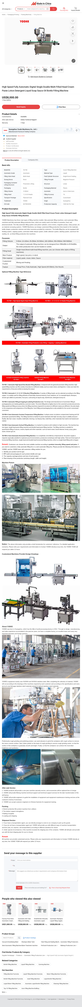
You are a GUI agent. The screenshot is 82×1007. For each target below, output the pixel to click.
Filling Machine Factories (11, 974)
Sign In (5, 151)
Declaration (62, 999)
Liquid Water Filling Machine (12, 983)
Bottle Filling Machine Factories (13, 979)
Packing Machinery (26, 14)
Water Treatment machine (30, 945)
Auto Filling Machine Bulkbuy (30, 988)
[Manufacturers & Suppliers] (41, 3)
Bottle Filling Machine (10, 964)
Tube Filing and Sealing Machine (50, 942)
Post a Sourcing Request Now (59, 888)
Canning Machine (43, 964)
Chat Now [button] (62, 107)
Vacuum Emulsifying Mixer (10, 942)
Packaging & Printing (13, 14)
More (4, 992)
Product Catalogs (30, 938)
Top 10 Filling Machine (10, 988)
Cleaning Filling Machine (60, 983)
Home (3, 14)
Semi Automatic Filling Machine (11, 945)
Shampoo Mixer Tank (28, 942)
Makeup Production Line (68, 945)
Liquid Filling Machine (27, 964)
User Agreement (52, 999)
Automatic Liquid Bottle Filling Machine (37, 983)
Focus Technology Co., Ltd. (28, 999)
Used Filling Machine (33, 979)
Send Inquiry (21, 107)
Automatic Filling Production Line (70, 942)
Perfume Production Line (48, 945)
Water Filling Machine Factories (56, 974)
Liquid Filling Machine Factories (32, 974)
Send (19, 888)
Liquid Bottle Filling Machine (52, 979)
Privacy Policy (70, 999)
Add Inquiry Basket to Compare (41, 77)
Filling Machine (38, 14)
